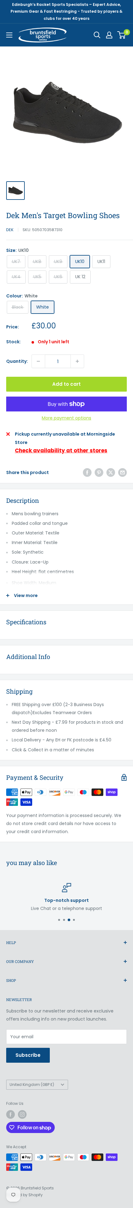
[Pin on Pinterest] (99, 472)
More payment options (66, 418)
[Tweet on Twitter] (110, 472)
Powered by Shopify (24, 1194)
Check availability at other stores (61, 450)
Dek (10, 230)
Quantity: (17, 361)
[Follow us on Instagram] (22, 1114)
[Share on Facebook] (87, 472)
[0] (122, 35)
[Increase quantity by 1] (77, 361)
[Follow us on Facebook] (10, 1114)
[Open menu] (9, 35)
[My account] (109, 35)
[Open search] (97, 35)
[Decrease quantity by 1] (38, 361)
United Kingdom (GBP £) (32, 1084)
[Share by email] (122, 472)
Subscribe (28, 1055)
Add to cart (66, 384)
